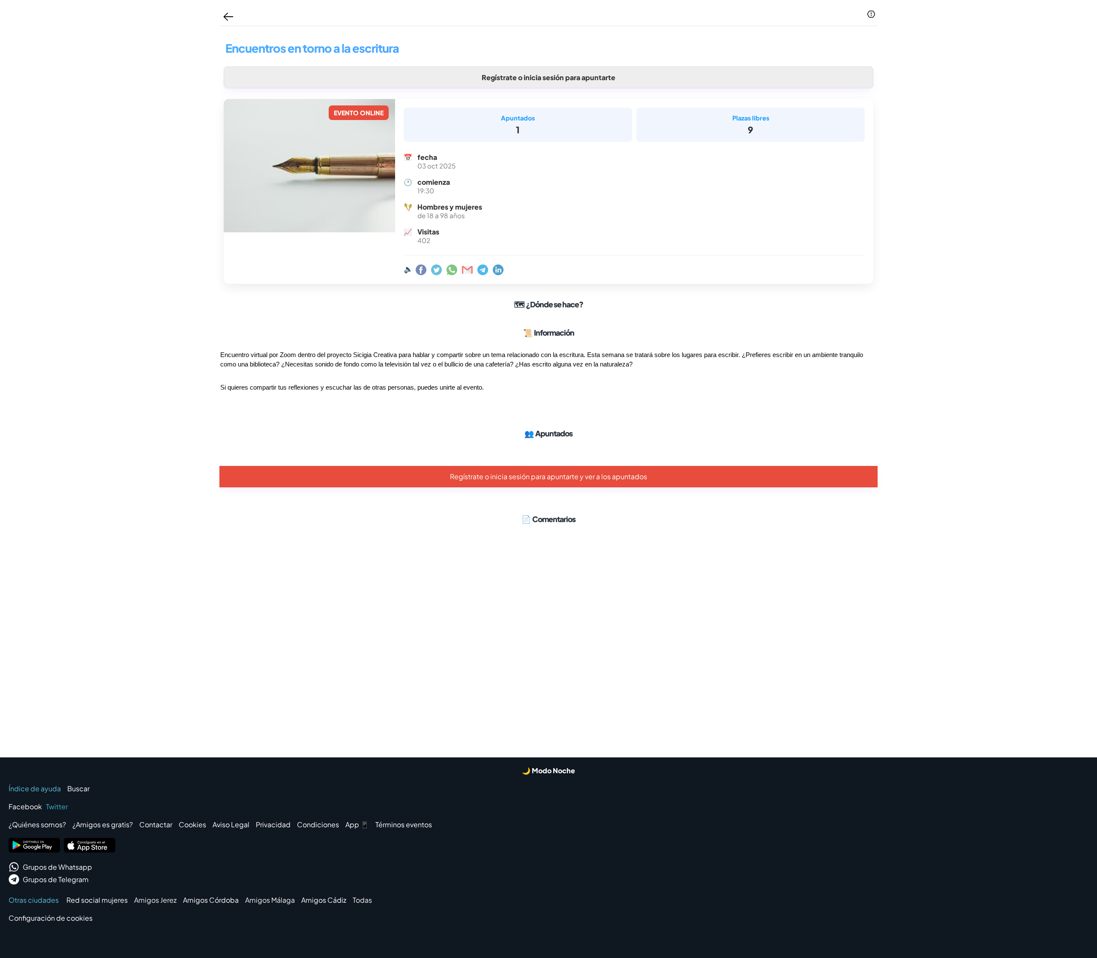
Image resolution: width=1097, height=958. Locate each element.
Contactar (155, 824)
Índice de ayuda (35, 788)
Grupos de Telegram (56, 879)
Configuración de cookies (51, 917)
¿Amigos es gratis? (102, 824)
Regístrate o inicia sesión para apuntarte (548, 77)
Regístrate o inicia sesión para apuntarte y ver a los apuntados (548, 476)
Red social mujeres (97, 899)
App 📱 (357, 824)
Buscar (78, 788)
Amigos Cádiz (323, 899)
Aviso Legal (231, 824)
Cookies (192, 824)
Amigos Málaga (270, 899)
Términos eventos (403, 824)
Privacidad (273, 824)
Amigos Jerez (155, 899)
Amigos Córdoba (211, 899)
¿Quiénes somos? (37, 824)
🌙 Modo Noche (548, 770)
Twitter (57, 806)
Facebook (25, 806)
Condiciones (318, 824)
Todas (362, 899)
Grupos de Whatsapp (57, 866)
